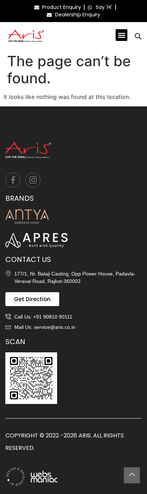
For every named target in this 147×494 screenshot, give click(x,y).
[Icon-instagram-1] (32, 180)
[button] (121, 35)
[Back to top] (132, 475)
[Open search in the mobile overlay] (138, 36)
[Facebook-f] (12, 180)
